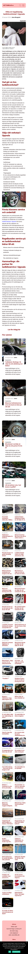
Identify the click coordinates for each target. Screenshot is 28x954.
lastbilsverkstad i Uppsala (9, 221)
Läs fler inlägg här (14, 330)
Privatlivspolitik (16, 951)
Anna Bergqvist (16, 17)
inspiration (23, 21)
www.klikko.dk (15, 935)
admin (15, 357)
